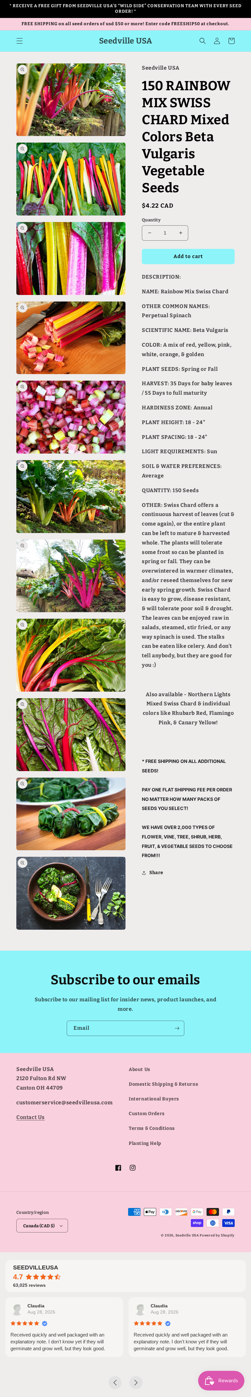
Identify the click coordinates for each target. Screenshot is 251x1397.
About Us (139, 1069)
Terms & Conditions (152, 1128)
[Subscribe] (177, 1028)
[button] (19, 41)
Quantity (151, 219)
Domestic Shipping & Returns (163, 1084)
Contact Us (30, 1117)
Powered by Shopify (217, 1235)
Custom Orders (147, 1113)
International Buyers (154, 1099)
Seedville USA (187, 1235)
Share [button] (156, 872)
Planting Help (145, 1143)
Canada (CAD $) (39, 1225)
